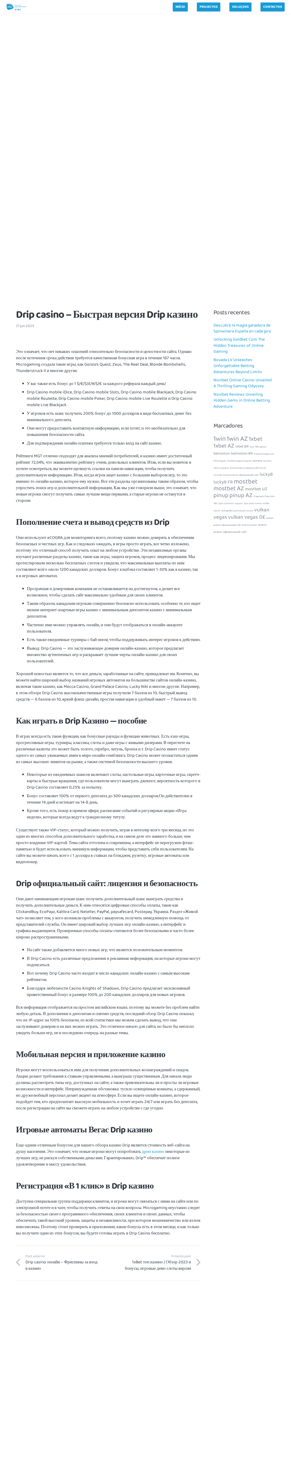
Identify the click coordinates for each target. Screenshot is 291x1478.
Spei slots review (253, 503)
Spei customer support (230, 503)
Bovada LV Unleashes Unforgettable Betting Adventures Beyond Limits (237, 365)
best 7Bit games (258, 447)
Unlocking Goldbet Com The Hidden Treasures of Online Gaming (239, 345)
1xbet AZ (223, 445)
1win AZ (237, 438)
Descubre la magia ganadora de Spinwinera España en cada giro (242, 328)
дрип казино (153, 1151)
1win (219, 438)
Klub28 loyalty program (239, 461)
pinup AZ (241, 495)
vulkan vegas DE (246, 517)
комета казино (249, 525)
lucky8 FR (223, 482)
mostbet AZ (228, 488)
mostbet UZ (256, 489)
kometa (257, 460)
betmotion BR (242, 453)
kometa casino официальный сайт (241, 475)
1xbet (256, 439)
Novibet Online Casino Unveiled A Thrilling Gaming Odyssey (242, 383)
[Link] (16, 6)
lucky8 (266, 474)
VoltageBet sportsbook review (237, 511)
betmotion (221, 453)
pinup (220, 495)
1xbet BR (242, 446)
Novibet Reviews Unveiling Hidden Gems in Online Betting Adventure (241, 400)
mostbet (246, 481)
